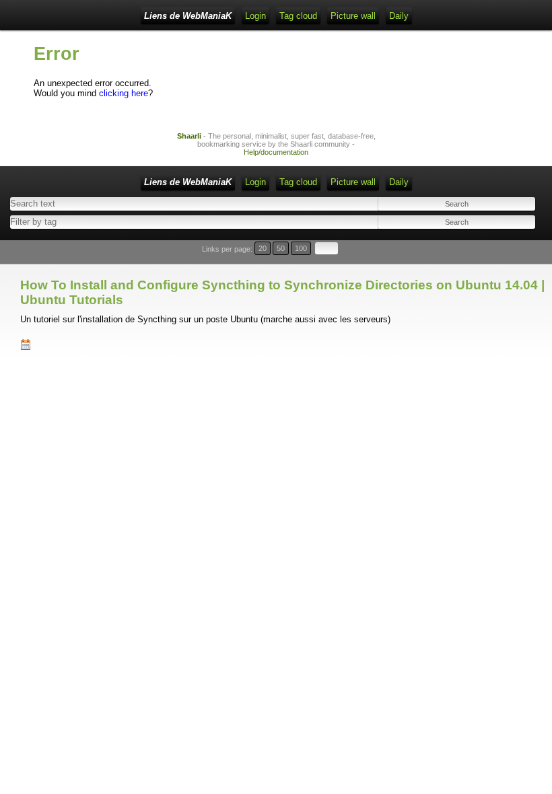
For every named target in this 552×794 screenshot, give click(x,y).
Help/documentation (276, 152)
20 (262, 248)
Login (255, 16)
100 (301, 248)
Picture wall (353, 16)
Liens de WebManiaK (188, 16)
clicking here (123, 93)
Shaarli (189, 136)
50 (281, 248)
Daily (399, 16)
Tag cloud (298, 16)
